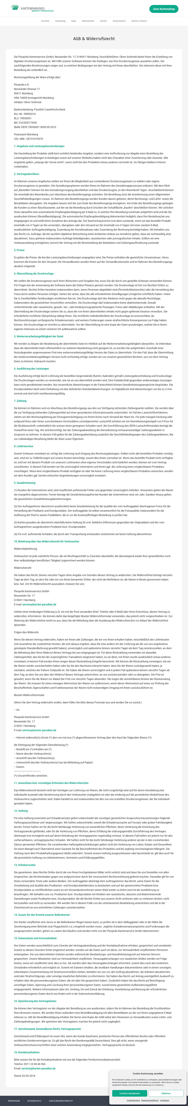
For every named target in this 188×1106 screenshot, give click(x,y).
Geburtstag (60, 21)
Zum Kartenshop (164, 9)
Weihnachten (88, 21)
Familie (103, 21)
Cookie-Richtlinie (133, 1100)
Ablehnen (166, 1093)
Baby (73, 21)
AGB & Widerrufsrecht (61, 1101)
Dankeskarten (119, 21)
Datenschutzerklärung (150, 1100)
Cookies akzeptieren (130, 1093)
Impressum (164, 1100)
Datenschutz (34, 1101)
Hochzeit (45, 21)
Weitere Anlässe (139, 21)
